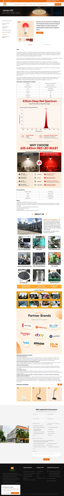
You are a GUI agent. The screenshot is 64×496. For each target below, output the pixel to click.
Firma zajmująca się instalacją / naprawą (37, 430)
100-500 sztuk (51, 431)
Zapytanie (40, 32)
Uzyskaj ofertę (58, 4)
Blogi (30, 4)
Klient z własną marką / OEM (39, 427)
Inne (34, 435)
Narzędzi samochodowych (54, 446)
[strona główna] (5, 4)
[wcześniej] (17, 39)
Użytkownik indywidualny (38, 433)
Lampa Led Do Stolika (6, 32)
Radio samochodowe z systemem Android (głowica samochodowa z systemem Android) (43, 441)
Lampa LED (17, 12)
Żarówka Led (4, 34)
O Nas (34, 4)
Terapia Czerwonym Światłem (6, 37)
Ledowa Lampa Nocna (6, 30)
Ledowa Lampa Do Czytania (5, 24)
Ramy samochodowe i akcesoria (39, 446)
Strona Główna (18, 4)
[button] (58, 384)
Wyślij (46, 459)
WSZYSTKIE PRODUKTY (6, 20)
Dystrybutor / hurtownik (38, 425)
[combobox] (49, 416)
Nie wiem (50, 435)
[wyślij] (55, 1)
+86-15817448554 (52, 478)
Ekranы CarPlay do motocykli (39, 443)
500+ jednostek (51, 433)
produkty (45, 371)
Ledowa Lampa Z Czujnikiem (5, 27)
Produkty (24, 4)
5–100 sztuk (50, 429)
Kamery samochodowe (52, 443)
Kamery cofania (49, 445)
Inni (34, 448)
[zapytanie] (62, 244)
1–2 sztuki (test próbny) (52, 427)
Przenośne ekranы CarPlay (38, 445)
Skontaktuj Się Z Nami (42, 4)
